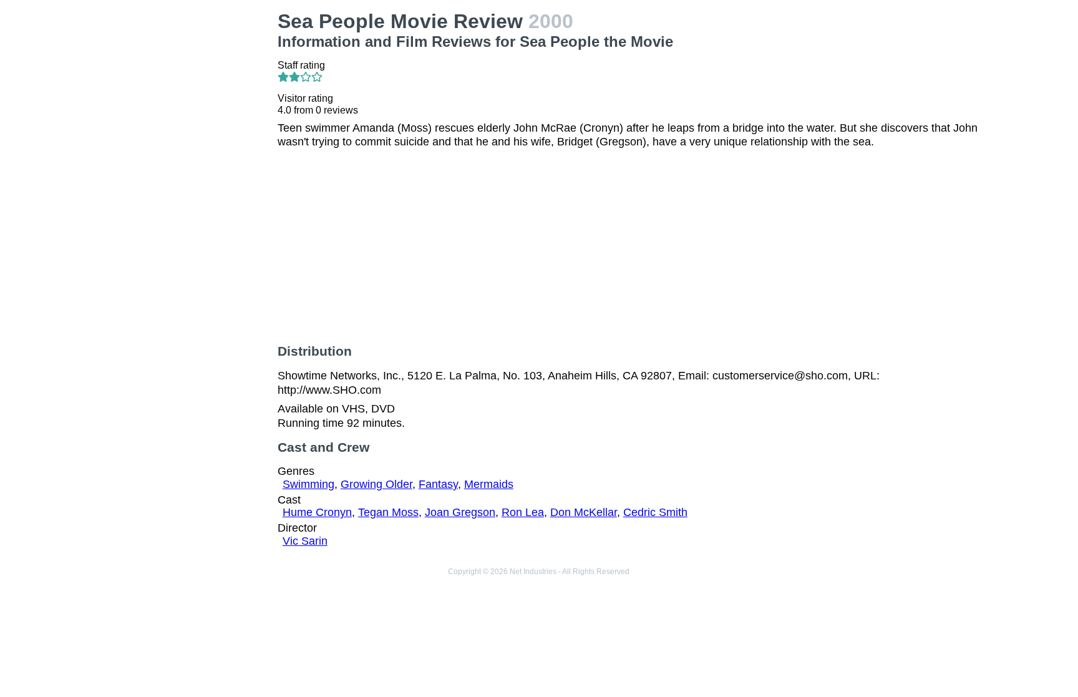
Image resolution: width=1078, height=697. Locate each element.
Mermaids (488, 484)
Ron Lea (523, 512)
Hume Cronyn (317, 512)
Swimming (308, 484)
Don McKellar (583, 512)
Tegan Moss (388, 512)
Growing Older (376, 484)
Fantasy (438, 484)
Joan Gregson (460, 512)
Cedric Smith (655, 512)
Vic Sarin (305, 541)
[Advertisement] (186, 197)
